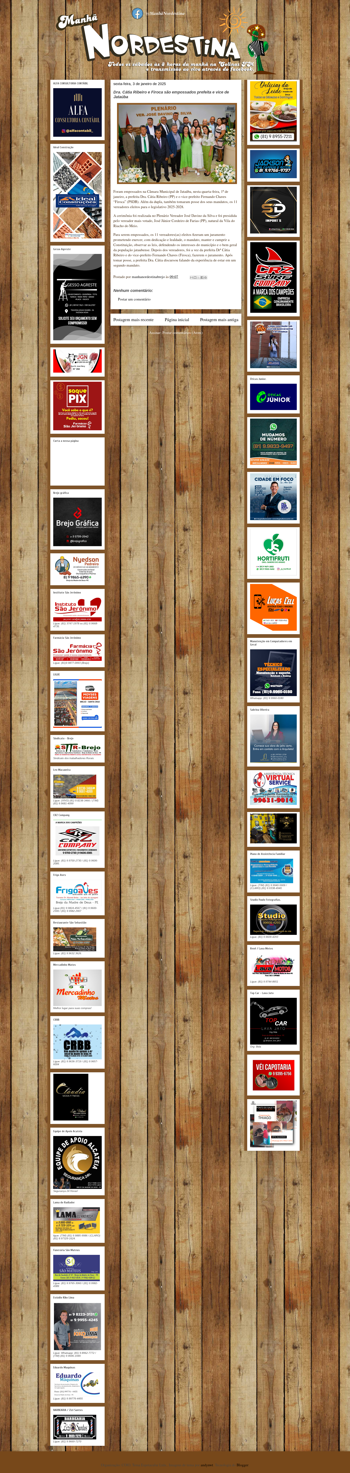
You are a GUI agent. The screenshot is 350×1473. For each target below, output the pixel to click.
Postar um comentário (134, 299)
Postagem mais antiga (219, 319)
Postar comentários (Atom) (182, 332)
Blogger (242, 1464)
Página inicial (177, 319)
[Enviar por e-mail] (191, 277)
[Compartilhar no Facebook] (202, 277)
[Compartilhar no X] (198, 277)
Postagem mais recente (133, 319)
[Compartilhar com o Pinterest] (205, 277)
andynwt (207, 1464)
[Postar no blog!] (195, 277)
